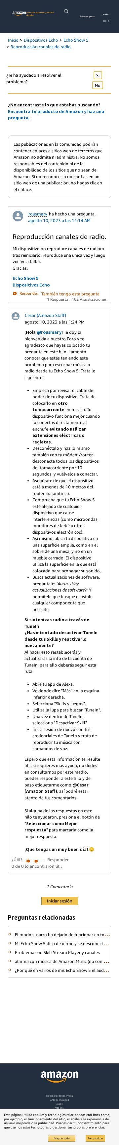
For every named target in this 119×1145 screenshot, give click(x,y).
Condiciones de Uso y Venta (59, 1096)
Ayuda (59, 1104)
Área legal (59, 1108)
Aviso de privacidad (59, 1100)
